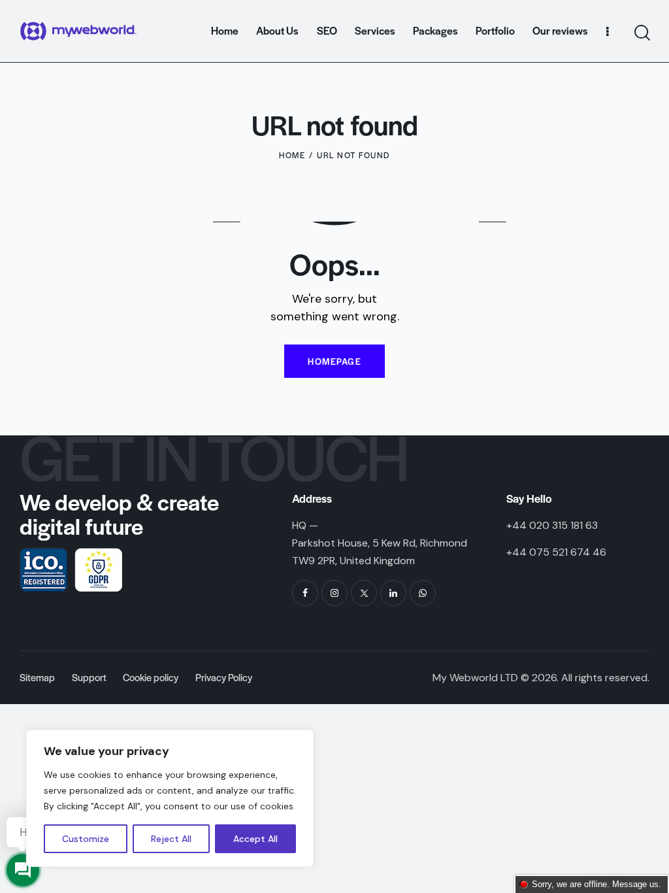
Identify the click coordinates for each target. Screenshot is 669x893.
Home (292, 155)
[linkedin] (393, 593)
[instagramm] (334, 593)
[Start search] (642, 33)
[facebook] (305, 593)
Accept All (255, 839)
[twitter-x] (364, 593)
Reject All (171, 839)
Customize (85, 839)
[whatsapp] (423, 593)
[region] (170, 798)
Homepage (334, 361)
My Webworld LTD (475, 677)
